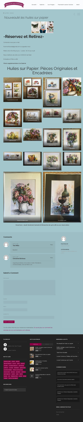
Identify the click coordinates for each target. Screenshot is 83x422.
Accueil (34, 4)
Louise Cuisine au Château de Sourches (67, 356)
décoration (16, 367)
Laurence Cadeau (8, 369)
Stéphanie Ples (14, 376)
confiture (6, 367)
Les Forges (51, 4)
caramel (22, 363)
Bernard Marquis (7, 363)
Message (6, 278)
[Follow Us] (5, 344)
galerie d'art (22, 367)
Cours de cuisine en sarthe (41, 368)
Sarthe (21, 374)
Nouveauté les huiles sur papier (42, 354)
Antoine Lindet (7, 361)
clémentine (21, 365)
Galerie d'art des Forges (14, 346)
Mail (5, 306)
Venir (78, 4)
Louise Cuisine (11, 350)
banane (17, 361)
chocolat (6, 365)
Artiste (13, 361)
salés (17, 374)
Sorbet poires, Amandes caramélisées (41, 361)
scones (5, 376)
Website (6, 314)
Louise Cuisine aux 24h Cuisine (65, 360)
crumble (11, 367)
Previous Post (74, 14)
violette (5, 378)
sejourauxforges (65, 245)
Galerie (42, 4)
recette (13, 374)
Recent (47, 344)
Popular (35, 344)
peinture (23, 371)
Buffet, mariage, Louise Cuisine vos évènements (66, 348)
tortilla (24, 376)
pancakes (18, 371)
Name (5, 299)
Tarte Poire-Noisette (62, 352)
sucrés (20, 376)
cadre (18, 363)
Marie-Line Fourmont (18, 369)
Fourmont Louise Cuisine (65, 4)
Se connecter (60, 412)
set (9, 376)
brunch (14, 363)
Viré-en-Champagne (13, 378)
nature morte (7, 371)
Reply (51, 244)
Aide (57, 414)
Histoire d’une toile (61, 374)
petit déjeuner (7, 374)
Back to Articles (78, 14)
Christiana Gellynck (13, 365)
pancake (13, 371)
